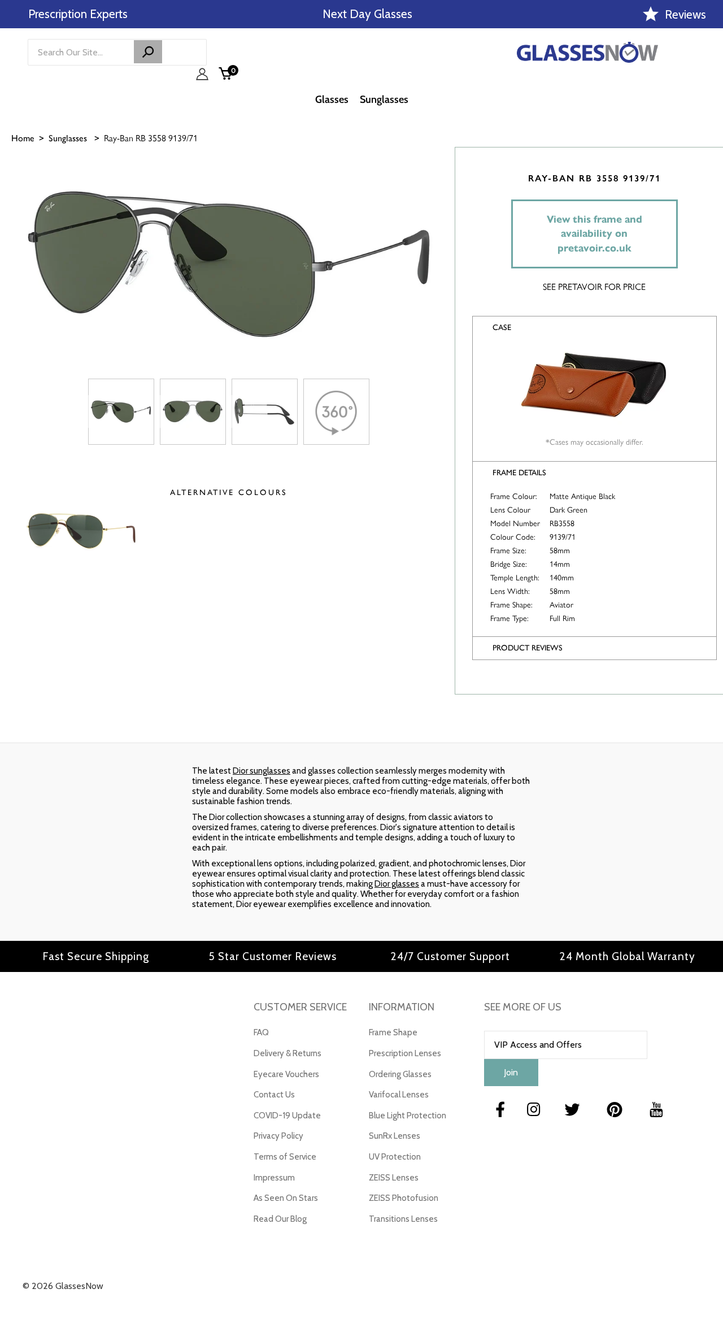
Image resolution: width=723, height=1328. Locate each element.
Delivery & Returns (287, 1053)
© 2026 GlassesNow (63, 1286)
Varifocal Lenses (399, 1095)
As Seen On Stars (286, 1198)
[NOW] (148, 51)
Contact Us (274, 1095)
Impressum (274, 1178)
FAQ (261, 1032)
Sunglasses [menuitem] (384, 99)
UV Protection (395, 1157)
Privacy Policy (278, 1136)
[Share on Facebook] (709, 196)
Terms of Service (285, 1157)
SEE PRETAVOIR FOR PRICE (594, 286)
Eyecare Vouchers (286, 1074)
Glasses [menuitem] (332, 99)
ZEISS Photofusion (403, 1198)
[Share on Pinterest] (709, 252)
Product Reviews (528, 648)
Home (22, 138)
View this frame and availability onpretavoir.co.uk (594, 233)
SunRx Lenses (394, 1136)
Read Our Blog (280, 1219)
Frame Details (519, 473)
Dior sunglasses (261, 771)
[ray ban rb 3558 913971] (121, 412)
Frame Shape (393, 1032)
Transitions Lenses (403, 1219)
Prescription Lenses (405, 1053)
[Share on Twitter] (709, 224)
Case (502, 327)
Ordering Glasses (400, 1074)
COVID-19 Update (287, 1115)
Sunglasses (68, 138)
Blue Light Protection (407, 1115)
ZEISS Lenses (394, 1178)
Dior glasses (396, 884)
